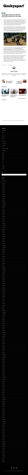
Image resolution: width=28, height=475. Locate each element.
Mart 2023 (3, 254)
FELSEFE (3, 137)
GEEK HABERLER (4, 143)
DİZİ (2, 134)
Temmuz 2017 (4, 377)
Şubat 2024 (3, 234)
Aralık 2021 (3, 281)
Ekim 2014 (3, 437)
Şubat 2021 (3, 299)
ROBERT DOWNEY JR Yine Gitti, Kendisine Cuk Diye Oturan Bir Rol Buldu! (9, 82)
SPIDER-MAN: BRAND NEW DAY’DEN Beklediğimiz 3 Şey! (22, 95)
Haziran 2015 (3, 423)
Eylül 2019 (3, 330)
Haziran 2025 (3, 205)
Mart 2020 (3, 319)
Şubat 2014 (3, 452)
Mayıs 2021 (3, 294)
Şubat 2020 (3, 321)
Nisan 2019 (3, 339)
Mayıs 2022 (3, 272)
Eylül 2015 (3, 417)
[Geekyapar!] (14, 6)
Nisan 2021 (3, 296)
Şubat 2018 (3, 365)
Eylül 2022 (3, 265)
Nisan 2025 (3, 209)
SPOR (3, 163)
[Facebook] (1, 22)
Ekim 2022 (3, 263)
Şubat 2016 (3, 408)
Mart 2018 (3, 363)
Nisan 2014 (3, 448)
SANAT (3, 161)
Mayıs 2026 (3, 185)
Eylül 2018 (3, 352)
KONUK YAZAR (4, 150)
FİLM (2, 139)
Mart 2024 (3, 232)
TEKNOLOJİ (3, 166)
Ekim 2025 (3, 198)
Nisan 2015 (3, 426)
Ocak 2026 (3, 192)
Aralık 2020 (3, 303)
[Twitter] (1, 24)
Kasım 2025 (3, 196)
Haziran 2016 (3, 401)
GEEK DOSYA (3, 141)
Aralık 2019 (3, 325)
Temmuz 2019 (4, 334)
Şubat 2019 (3, 343)
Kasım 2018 (3, 348)
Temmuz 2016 (4, 399)
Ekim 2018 (3, 350)
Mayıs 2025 (3, 207)
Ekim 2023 (3, 241)
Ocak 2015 (3, 432)
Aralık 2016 (3, 390)
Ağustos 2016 (4, 397)
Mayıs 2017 (3, 381)
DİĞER (3, 132)
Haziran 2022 (3, 270)
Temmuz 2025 (4, 203)
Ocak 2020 (3, 323)
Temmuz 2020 (4, 312)
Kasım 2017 (3, 370)
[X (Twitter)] (14, 468)
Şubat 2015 (3, 430)
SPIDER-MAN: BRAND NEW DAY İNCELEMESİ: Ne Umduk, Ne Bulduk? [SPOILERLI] (5, 95)
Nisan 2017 (3, 383)
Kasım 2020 (3, 305)
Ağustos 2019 (4, 332)
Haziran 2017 (3, 379)
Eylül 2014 (3, 439)
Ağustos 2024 (4, 223)
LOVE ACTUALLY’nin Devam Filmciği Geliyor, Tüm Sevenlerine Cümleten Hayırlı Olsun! (19, 82)
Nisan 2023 (3, 252)
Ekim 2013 (3, 459)
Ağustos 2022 (4, 267)
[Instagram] (16, 468)
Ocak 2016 (3, 410)
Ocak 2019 (3, 345)
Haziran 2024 (3, 227)
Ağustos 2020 (4, 310)
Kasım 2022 (3, 261)
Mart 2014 (3, 450)
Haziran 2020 (3, 314)
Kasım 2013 (3, 457)
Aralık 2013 (3, 455)
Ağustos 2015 (4, 419)
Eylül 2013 (3, 461)
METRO (3, 154)
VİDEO (3, 168)
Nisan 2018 (3, 361)
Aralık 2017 (3, 368)
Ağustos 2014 (4, 441)
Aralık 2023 (3, 238)
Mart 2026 (3, 189)
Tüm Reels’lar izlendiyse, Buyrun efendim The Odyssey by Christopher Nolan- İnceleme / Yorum (14, 95)
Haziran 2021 (3, 292)
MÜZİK (3, 157)
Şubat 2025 (3, 212)
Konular (3, 152)
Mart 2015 (3, 428)
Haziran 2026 (3, 183)
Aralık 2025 (3, 194)
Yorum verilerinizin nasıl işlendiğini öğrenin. (19, 120)
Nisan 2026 (3, 187)
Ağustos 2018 (4, 354)
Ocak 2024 (3, 236)
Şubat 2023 (3, 256)
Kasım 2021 (3, 283)
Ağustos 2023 (4, 245)
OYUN (3, 159)
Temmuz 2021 (4, 290)
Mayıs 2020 (3, 316)
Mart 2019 (3, 341)
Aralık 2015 (3, 412)
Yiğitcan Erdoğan (4, 17)
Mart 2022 (3, 276)
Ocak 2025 (3, 214)
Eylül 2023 (3, 243)
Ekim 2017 (3, 372)
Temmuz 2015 (4, 421)
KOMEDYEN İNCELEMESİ (5, 148)
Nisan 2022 (3, 274)
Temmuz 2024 (4, 225)
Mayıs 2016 (3, 403)
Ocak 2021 (3, 301)
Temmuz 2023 (4, 247)
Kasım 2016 (3, 392)
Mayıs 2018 (3, 359)
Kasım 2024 (3, 218)
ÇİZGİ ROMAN (4, 130)
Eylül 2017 (3, 374)
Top (14, 473)
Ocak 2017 (3, 388)
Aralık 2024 (3, 216)
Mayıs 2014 (3, 446)
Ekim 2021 (3, 285)
